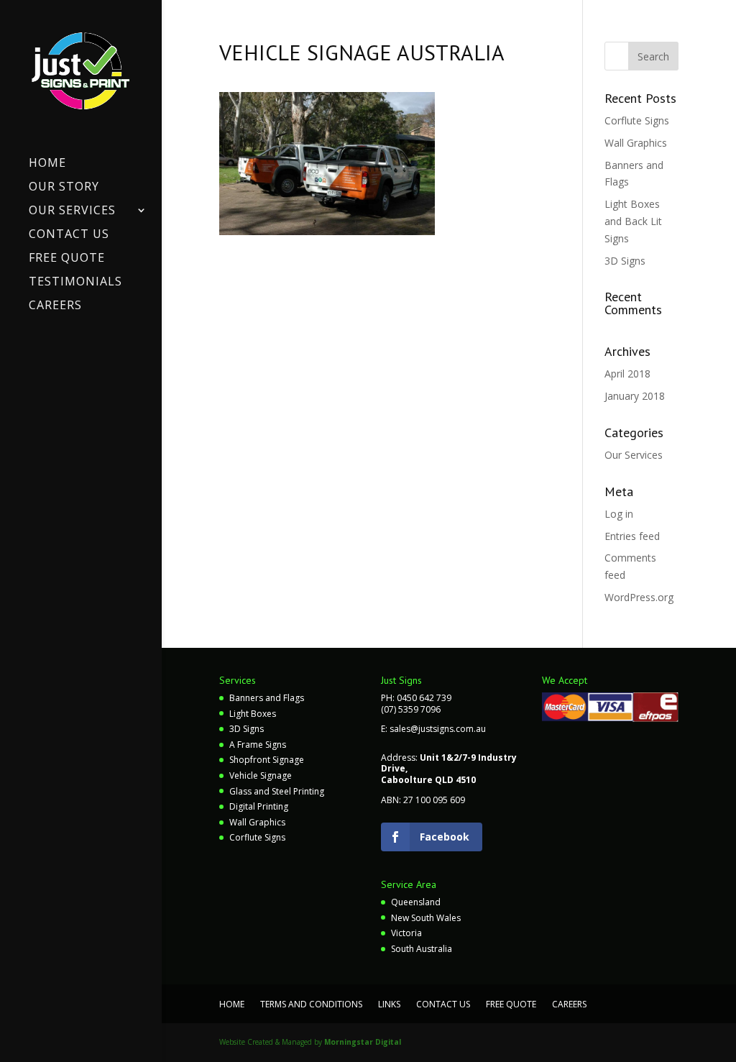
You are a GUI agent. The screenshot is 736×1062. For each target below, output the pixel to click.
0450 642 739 (424, 698)
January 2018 (634, 396)
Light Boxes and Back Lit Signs (633, 221)
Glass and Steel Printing (276, 791)
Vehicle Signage (260, 775)
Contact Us (69, 235)
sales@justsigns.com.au (438, 729)
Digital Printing (258, 806)
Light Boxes (252, 714)
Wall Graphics (635, 143)
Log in (618, 514)
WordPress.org (638, 597)
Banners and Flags (266, 698)
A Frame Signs (257, 744)
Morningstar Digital (362, 1042)
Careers (55, 306)
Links (389, 1004)
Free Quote (67, 258)
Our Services (72, 211)
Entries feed (632, 536)
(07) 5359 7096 (411, 709)
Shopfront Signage (266, 760)
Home (47, 163)
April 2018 (627, 373)
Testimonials (75, 282)
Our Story (64, 187)
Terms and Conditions (311, 1004)
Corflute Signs (636, 120)
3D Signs (624, 260)
